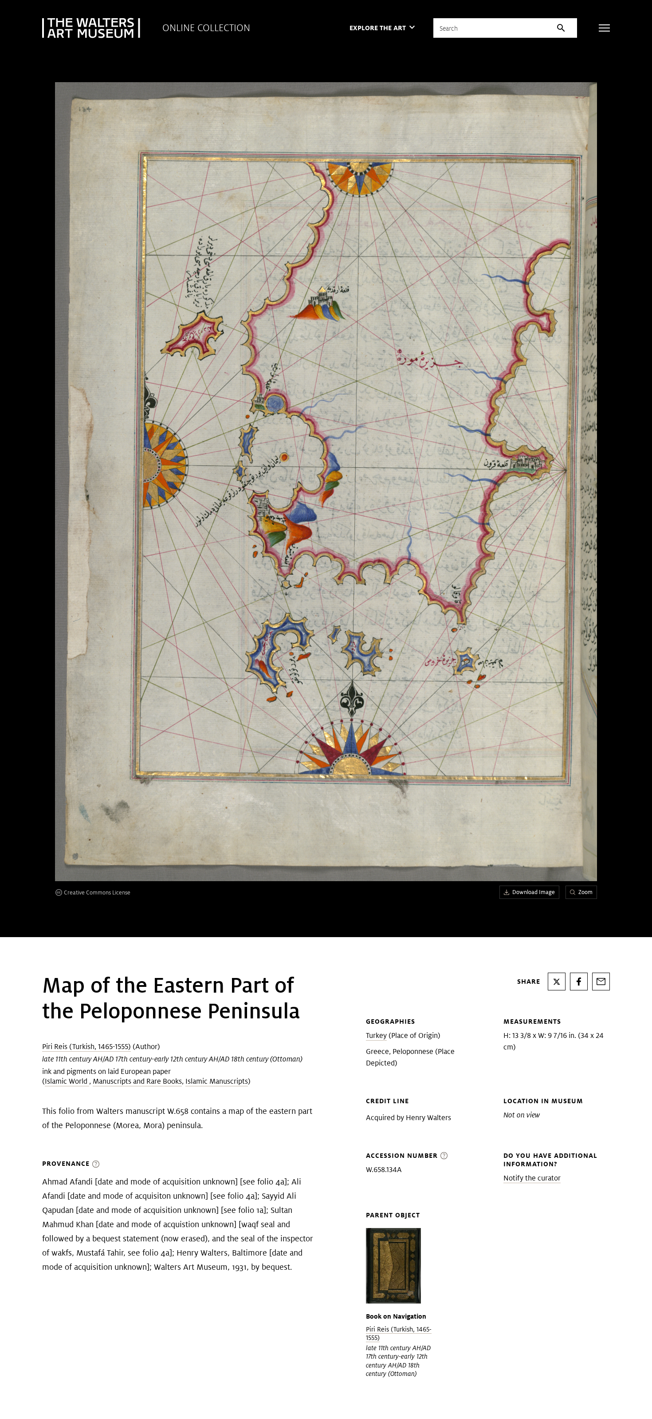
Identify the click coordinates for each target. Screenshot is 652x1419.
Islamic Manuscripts (216, 1081)
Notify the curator (532, 1178)
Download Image (533, 892)
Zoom (585, 892)
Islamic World (67, 1081)
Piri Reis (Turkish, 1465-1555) (86, 1046)
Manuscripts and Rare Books (137, 1081)
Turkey (376, 1035)
